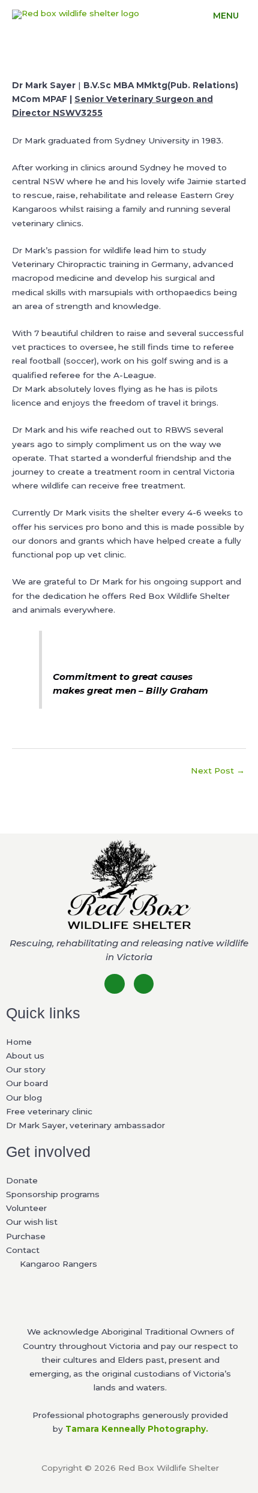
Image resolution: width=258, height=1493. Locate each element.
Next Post (218, 770)
